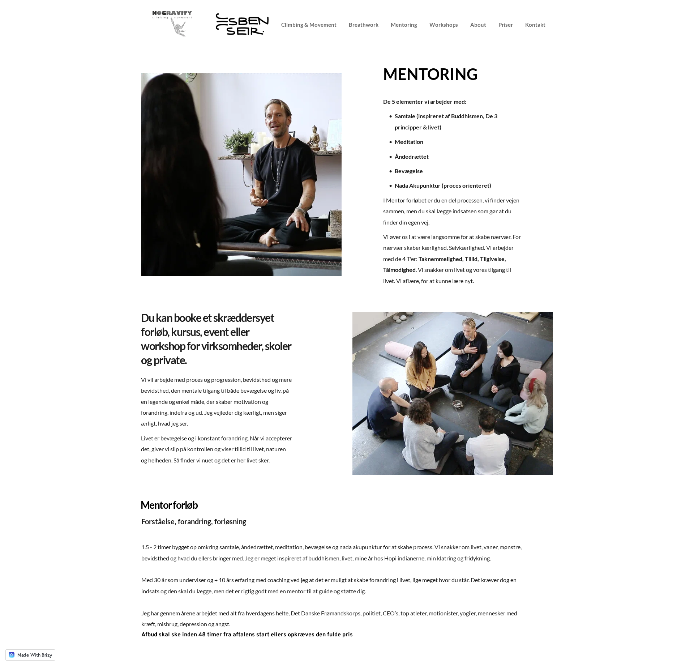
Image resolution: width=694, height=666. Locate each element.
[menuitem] (312, 24)
